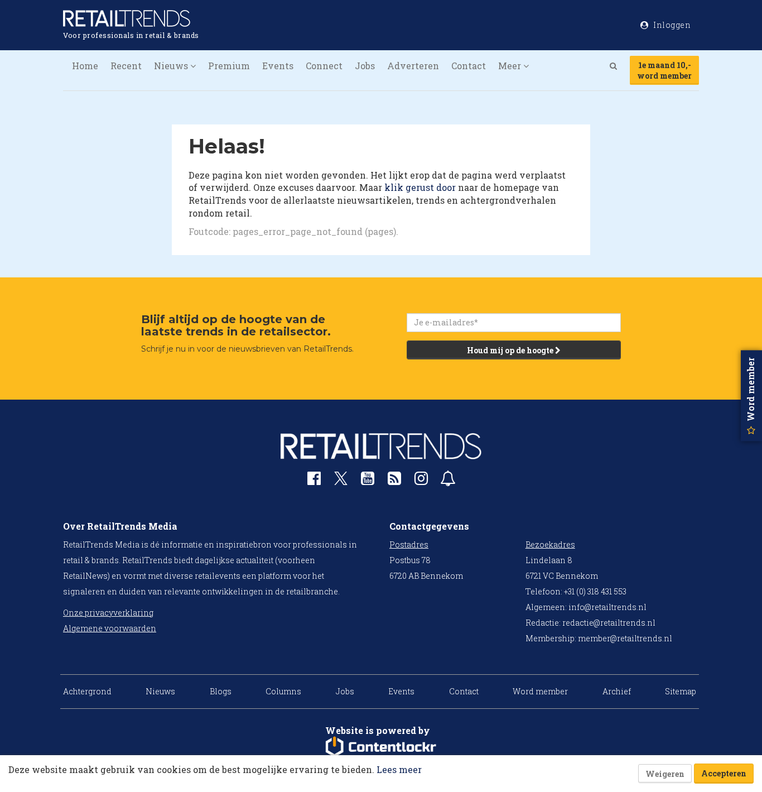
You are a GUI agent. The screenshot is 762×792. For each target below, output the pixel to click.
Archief (616, 691)
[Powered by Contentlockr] (381, 747)
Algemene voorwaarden (109, 628)
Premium (229, 65)
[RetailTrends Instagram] (421, 481)
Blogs (221, 691)
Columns (283, 691)
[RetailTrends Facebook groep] (314, 481)
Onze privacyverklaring (108, 612)
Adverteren (413, 65)
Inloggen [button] (671, 25)
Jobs (365, 65)
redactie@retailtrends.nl (608, 622)
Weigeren (664, 774)
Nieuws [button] (172, 65)
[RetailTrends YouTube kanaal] (368, 481)
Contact (468, 65)
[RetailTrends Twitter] (341, 482)
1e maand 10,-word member (664, 70)
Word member (540, 691)
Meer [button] (510, 65)
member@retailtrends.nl (625, 638)
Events (277, 65)
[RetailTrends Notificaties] (448, 481)
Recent (126, 65)
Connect (324, 65)
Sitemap (680, 691)
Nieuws (160, 691)
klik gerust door (420, 187)
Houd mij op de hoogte (511, 350)
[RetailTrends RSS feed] (394, 481)
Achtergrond (87, 691)
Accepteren (723, 773)
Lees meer (399, 769)
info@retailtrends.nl (607, 607)
